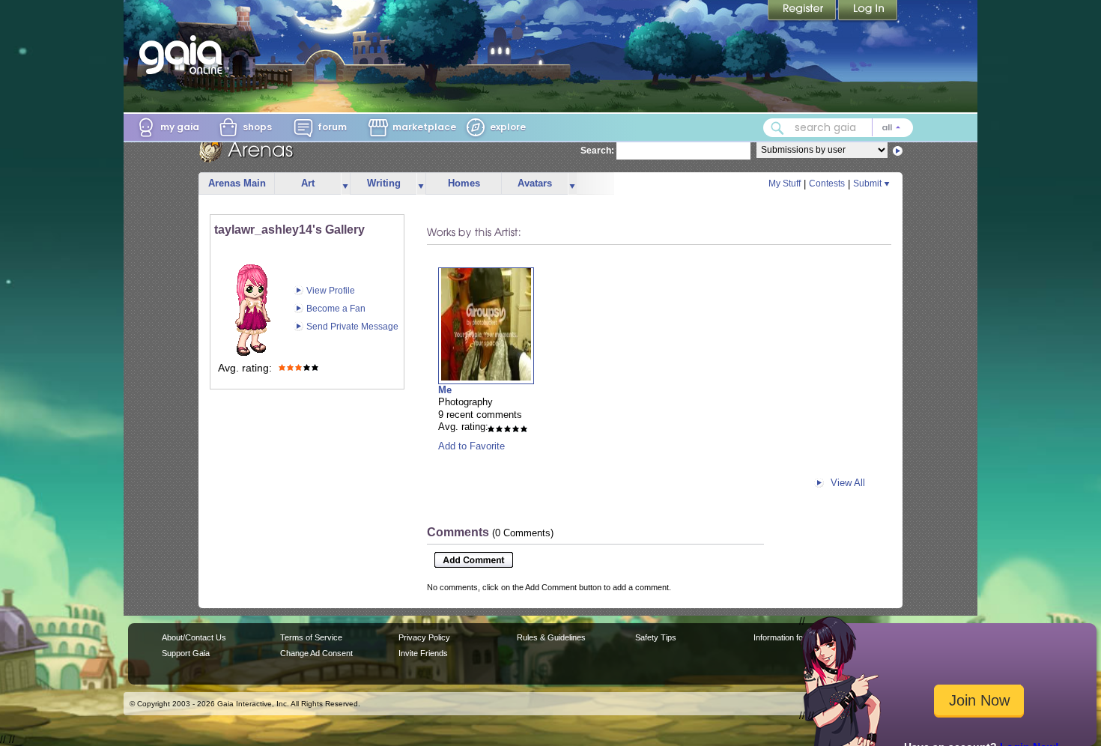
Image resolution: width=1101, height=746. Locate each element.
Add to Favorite (471, 446)
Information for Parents (795, 637)
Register (803, 11)
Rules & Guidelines (551, 637)
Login (868, 11)
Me (445, 389)
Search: (597, 150)
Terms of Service (311, 637)
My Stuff (784, 183)
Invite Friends (423, 653)
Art (308, 183)
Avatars (535, 183)
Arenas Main (237, 183)
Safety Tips (655, 637)
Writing (384, 183)
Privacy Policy (424, 637)
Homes (464, 183)
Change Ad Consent (316, 653)
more (345, 184)
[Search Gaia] (777, 128)
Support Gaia (186, 653)
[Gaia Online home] (184, 54)
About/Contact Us (194, 637)
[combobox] (838, 127)
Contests (827, 183)
